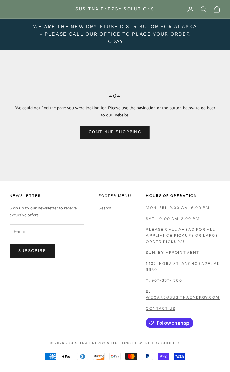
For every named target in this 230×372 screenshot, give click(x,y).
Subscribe (32, 250)
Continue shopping (115, 132)
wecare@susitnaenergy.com (183, 297)
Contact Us (160, 308)
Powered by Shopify (156, 343)
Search (105, 208)
